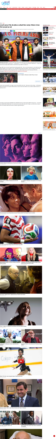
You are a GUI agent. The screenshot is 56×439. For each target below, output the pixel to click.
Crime (41, 7)
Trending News (46, 25)
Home (1, 7)
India (7, 7)
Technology (34, 7)
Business (30, 7)
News (38, 7)
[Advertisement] (26, 16)
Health (19, 7)
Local (10, 7)
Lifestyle (23, 7)
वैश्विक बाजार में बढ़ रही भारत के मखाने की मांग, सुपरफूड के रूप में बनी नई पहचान (15, 71)
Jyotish (26, 7)
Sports (44, 7)
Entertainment (14, 7)
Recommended (46, 47)
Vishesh (4, 7)
